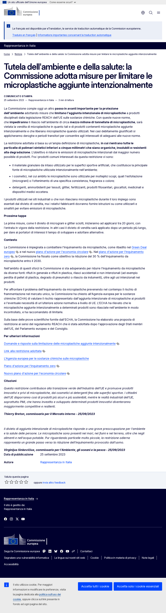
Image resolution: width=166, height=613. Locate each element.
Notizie (18, 54)
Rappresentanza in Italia (56, 462)
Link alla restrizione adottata (23, 351)
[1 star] (6, 482)
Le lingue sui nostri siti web (69, 557)
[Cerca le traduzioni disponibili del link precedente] (17, 252)
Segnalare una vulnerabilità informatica (26, 557)
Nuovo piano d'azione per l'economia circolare (35, 373)
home (7, 54)
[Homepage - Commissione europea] (23, 11)
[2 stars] (9, 482)
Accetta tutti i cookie (95, 586)
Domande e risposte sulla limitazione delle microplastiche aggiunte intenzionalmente (60, 343)
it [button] (143, 12)
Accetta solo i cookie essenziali (138, 586)
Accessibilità (11, 564)
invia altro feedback (54, 482)
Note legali (148, 557)
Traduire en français (24, 35)
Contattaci (86, 551)
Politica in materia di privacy (120, 557)
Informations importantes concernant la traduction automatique (74, 35)
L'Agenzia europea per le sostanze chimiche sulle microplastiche (46, 358)
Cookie (94, 557)
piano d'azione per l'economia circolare (62, 251)
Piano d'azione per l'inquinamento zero (30, 366)
